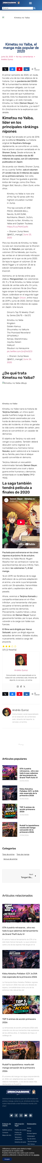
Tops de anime (8, 854)
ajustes (36, 1155)
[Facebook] (21, 687)
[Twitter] (24, 687)
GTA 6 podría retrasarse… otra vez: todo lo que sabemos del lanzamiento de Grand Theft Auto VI (29, 773)
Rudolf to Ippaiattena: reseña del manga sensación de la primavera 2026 (29, 828)
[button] (30, 3)
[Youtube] (26, 1115)
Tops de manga (23, 854)
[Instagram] (18, 687)
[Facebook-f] (16, 1115)
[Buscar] (34, 8)
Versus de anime (10, 859)
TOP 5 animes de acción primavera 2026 (27, 809)
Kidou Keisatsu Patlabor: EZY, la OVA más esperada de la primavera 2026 (29, 792)
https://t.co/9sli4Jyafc (17, 226)
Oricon (23, 297)
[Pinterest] (30, 1115)
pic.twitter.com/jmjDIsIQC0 (19, 351)
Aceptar (7, 1159)
